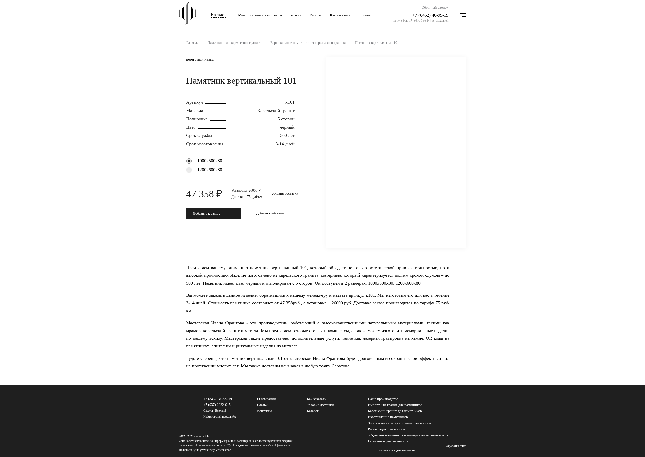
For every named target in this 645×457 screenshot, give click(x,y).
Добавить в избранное (270, 213)
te (464, 401)
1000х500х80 (209, 160)
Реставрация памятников (386, 429)
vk (447, 401)
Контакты (264, 411)
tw (456, 401)
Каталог (218, 14)
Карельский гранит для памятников (395, 411)
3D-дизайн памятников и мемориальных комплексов (408, 435)
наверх (633, 445)
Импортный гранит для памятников (395, 405)
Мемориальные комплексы (260, 15)
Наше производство (383, 399)
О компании (266, 399)
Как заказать (340, 15)
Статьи (262, 405)
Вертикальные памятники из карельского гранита (308, 43)
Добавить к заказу (206, 213)
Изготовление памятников (388, 417)
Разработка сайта (455, 445)
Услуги (295, 15)
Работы (316, 15)
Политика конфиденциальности (395, 450)
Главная (192, 43)
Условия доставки (320, 405)
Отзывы (365, 15)
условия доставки (285, 193)
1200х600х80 (209, 169)
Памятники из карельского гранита (234, 43)
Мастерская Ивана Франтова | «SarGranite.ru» (187, 15)
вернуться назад (200, 59)
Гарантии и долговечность (388, 441)
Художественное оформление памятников (399, 423)
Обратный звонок (435, 7)
